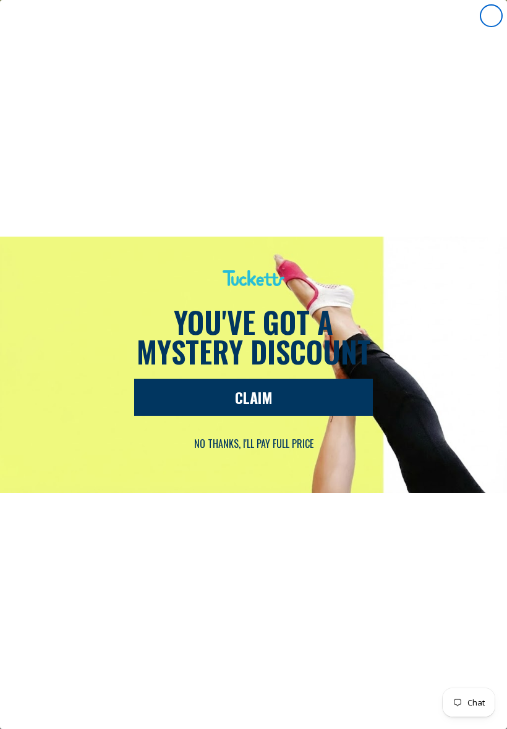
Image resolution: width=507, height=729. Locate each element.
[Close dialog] (491, 16)
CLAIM (254, 397)
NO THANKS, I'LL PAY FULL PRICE (253, 443)
